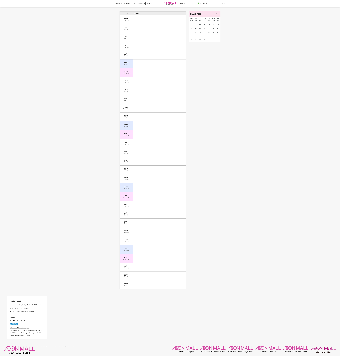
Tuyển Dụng (192, 3)
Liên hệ (205, 3)
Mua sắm (127, 3)
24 (204, 36)
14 (191, 32)
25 (209, 36)
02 (200, 24)
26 (213, 36)
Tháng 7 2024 (196, 14)
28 (191, 40)
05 (213, 24)
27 (218, 36)
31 (204, 40)
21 (191, 36)
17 (204, 32)
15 (195, 32)
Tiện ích (149, 3)
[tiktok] (18, 321)
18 (209, 32)
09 (200, 28)
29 (195, 40)
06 (218, 24)
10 (204, 28)
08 (195, 28)
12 (213, 28)
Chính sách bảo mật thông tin (19, 328)
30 (200, 40)
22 (195, 36)
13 (217, 28)
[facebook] (11, 321)
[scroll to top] (333, 342)
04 (209, 24)
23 (200, 36)
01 (195, 24)
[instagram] (21, 321)
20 (218, 32)
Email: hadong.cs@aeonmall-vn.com (23, 311)
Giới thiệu (117, 3)
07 (191, 28)
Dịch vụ (182, 3)
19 (213, 32)
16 (200, 32)
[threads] (25, 321)
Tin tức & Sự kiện (138, 3)
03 (204, 24)
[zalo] (14, 321)
